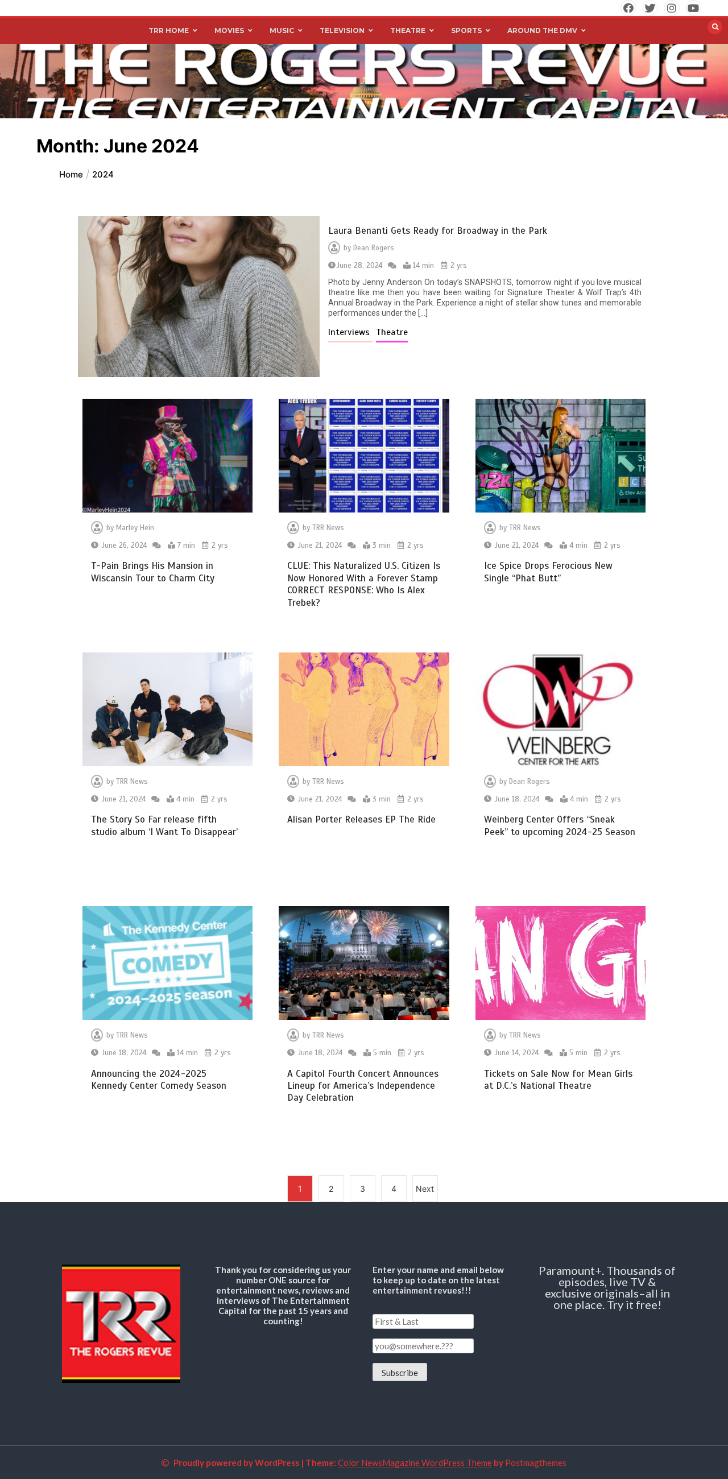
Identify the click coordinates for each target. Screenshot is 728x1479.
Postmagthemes (535, 1462)
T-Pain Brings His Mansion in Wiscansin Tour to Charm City (152, 572)
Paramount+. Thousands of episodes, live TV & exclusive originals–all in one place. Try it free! (607, 1287)
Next (425, 1188)
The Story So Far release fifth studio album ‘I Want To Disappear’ (164, 825)
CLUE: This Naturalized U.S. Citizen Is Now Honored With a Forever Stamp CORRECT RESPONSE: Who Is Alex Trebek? (363, 584)
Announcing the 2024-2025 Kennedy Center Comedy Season (158, 1080)
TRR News (328, 527)
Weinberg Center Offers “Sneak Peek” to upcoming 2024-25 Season (559, 825)
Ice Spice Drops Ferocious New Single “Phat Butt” (548, 572)
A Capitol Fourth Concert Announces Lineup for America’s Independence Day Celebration (363, 1086)
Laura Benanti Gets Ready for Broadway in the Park (437, 231)
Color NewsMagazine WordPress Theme (415, 1462)
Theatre (392, 332)
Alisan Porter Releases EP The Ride (361, 819)
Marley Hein (135, 527)
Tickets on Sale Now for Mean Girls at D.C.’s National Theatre (558, 1080)
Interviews (350, 332)
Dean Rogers (373, 248)
